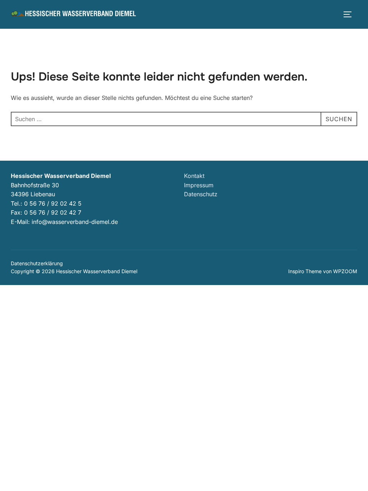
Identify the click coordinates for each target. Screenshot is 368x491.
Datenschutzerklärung (37, 263)
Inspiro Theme (305, 271)
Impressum (198, 185)
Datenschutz (200, 194)
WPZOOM (345, 271)
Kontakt (194, 175)
